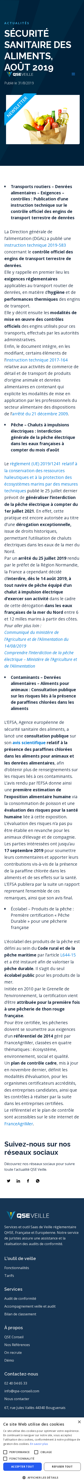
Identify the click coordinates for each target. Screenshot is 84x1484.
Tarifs (9, 1275)
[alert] (42, 1450)
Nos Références (17, 1344)
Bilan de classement (20, 1314)
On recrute (13, 1352)
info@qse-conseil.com (21, 1391)
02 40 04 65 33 (15, 1383)
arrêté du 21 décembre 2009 (40, 414)
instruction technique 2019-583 (35, 245)
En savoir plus (39, 1444)
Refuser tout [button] (62, 1466)
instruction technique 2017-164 (37, 360)
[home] (18, 74)
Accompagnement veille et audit (30, 1306)
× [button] (79, 1422)
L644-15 (68, 955)
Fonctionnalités (16, 1268)
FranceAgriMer (18, 1124)
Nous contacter (16, 1399)
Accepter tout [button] (22, 1466)
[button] (73, 74)
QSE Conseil (13, 1337)
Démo (9, 1360)
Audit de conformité (20, 1298)
